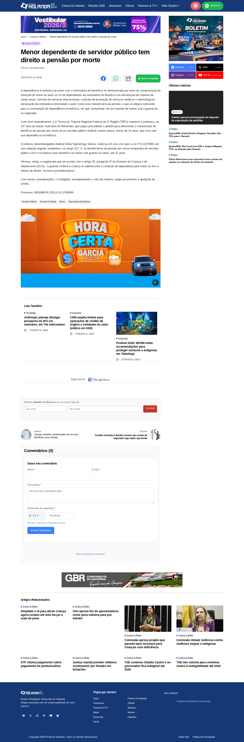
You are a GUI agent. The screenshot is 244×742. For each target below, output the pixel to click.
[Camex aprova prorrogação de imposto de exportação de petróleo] (196, 107)
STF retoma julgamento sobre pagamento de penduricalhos (41, 664)
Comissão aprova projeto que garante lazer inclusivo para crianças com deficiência (144, 643)
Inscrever (150, 408)
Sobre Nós (184, 737)
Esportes (132, 717)
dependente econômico (79, 202)
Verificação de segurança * (41, 508)
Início (23, 37)
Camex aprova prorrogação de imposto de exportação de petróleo (195, 119)
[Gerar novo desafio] (41, 515)
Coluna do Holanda (137, 698)
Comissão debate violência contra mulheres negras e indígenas (199, 641)
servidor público (29, 202)
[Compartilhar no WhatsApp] (116, 78)
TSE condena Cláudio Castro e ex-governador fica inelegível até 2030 (147, 666)
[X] (30, 716)
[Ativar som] (155, 282)
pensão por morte (48, 202)
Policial (131, 703)
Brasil (96, 712)
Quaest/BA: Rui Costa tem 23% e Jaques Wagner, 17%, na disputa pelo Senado (195, 147)
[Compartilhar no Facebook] (103, 78)
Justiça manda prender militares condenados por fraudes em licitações (95, 666)
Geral (96, 721)
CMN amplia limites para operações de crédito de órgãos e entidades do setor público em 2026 (89, 323)
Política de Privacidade (204, 737)
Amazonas (98, 703)
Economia (98, 717)
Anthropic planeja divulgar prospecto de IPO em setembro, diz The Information (44, 321)
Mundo (131, 712)
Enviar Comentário (41, 530)
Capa (96, 698)
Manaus (132, 707)
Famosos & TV (100, 707)
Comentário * (34, 484)
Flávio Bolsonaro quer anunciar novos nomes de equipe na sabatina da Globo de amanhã (195, 160)
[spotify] (58, 716)
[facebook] (24, 716)
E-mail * (96, 469)
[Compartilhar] (128, 78)
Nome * (31, 469)
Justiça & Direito (38, 37)
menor (62, 202)
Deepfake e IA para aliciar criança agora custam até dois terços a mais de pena (43, 615)
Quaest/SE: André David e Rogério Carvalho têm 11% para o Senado (195, 134)
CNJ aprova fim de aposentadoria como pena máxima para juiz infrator (95, 615)
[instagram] (37, 716)
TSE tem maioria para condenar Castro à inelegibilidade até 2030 (198, 664)
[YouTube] (51, 716)
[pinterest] (44, 716)
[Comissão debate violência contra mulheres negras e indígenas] (199, 618)
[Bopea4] (39, 5)
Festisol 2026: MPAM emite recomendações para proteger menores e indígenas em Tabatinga (136, 348)
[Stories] (196, 6)
